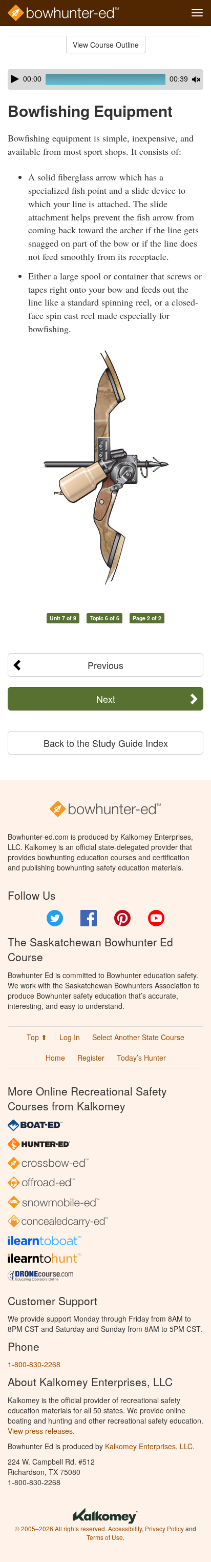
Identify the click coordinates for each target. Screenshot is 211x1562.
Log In (69, 1037)
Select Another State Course (138, 1037)
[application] (105, 79)
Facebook (88, 918)
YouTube (156, 918)
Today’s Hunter (141, 1057)
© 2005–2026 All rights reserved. (61, 1528)
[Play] (15, 79)
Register (90, 1057)
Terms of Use (105, 1537)
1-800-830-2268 (34, 1364)
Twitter (55, 918)
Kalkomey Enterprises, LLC (149, 1446)
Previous (105, 665)
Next (105, 698)
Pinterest (122, 918)
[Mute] (196, 79)
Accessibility (125, 1528)
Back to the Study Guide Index (106, 742)
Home (55, 1057)
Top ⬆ (37, 1037)
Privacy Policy (164, 1528)
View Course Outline (106, 44)
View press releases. (41, 1431)
